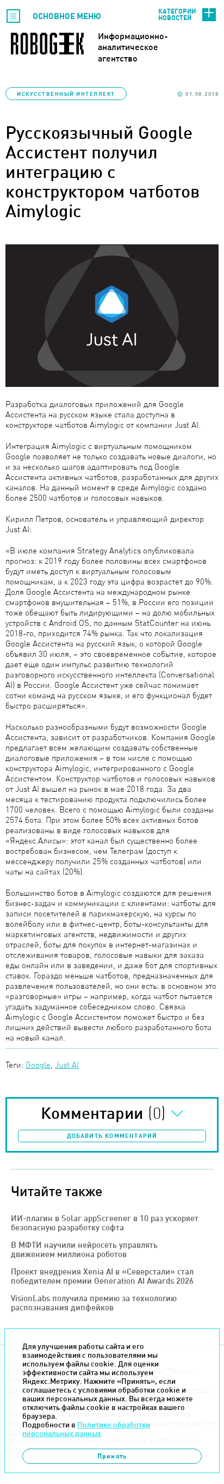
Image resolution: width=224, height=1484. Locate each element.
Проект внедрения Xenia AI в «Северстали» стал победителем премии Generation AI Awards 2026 (102, 1276)
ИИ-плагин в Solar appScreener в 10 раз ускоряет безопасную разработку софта (104, 1223)
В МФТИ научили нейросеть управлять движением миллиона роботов (84, 1249)
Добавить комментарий (112, 1135)
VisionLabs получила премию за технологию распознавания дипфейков (94, 1303)
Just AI (67, 1064)
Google (38, 1064)
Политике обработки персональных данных (86, 1429)
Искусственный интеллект (66, 93)
